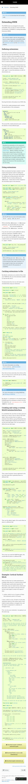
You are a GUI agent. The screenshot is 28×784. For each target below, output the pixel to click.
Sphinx (9, 780)
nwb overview (20, 42)
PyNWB (15, 2)
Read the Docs (5, 781)
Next (22, 770)
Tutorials (6, 7)
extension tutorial (9, 42)
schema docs (6, 150)
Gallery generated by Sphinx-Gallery (19, 766)
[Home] (2, 7)
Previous (6, 770)
